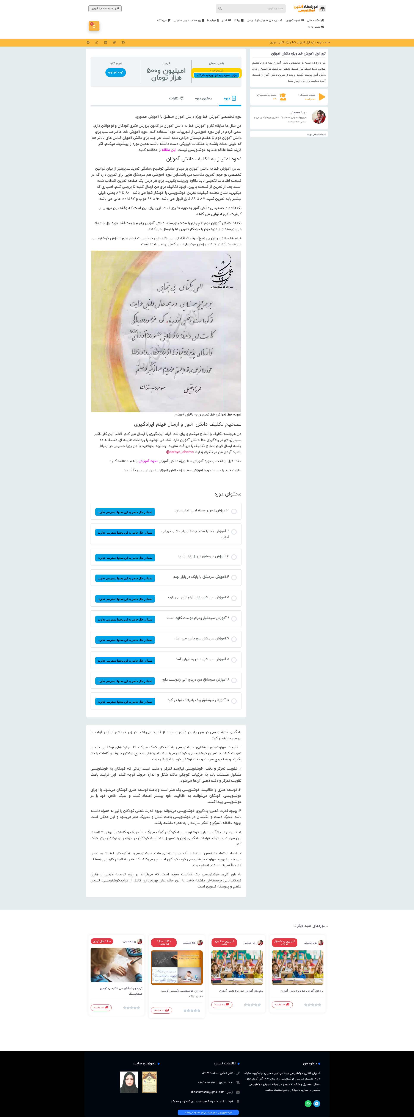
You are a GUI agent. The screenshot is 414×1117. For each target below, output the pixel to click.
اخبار (224, 20)
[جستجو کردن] (220, 8)
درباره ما (211, 20)
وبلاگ (237, 20)
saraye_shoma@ (180, 452)
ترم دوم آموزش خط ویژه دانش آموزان (241, 991)
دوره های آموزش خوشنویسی (263, 20)
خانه (327, 42)
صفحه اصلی (313, 20)
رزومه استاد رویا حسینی (187, 20)
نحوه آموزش (293, 20)
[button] (123, 43)
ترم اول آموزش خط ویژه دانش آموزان (302, 991)
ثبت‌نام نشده (216, 70)
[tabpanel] (166, 295)
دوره (319, 42)
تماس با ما (314, 27)
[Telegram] (316, 1103)
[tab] (230, 98)
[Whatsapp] (308, 1103)
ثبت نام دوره (115, 72)
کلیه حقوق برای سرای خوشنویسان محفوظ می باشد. (208, 1112)
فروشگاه (161, 20)
